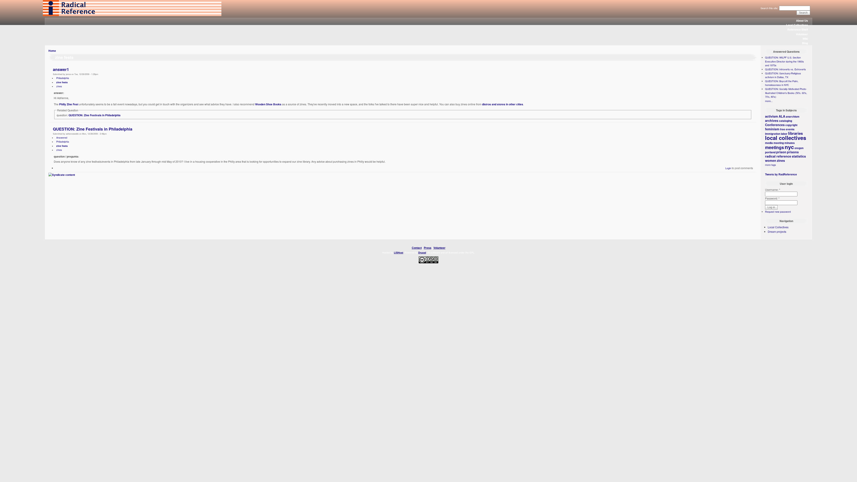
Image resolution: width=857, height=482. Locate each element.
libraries (795, 133)
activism (771, 116)
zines (59, 86)
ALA (782, 116)
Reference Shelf (797, 29)
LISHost (398, 252)
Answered (61, 137)
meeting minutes (784, 143)
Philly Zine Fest (68, 104)
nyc (789, 147)
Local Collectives (797, 25)
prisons (793, 152)
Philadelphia (62, 78)
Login (728, 168)
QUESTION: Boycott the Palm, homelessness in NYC (781, 83)
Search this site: (770, 8)
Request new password (778, 211)
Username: (772, 189)
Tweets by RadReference (781, 174)
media (769, 143)
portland (770, 152)
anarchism (792, 116)
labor (784, 134)
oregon (799, 148)
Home (52, 51)
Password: (772, 198)
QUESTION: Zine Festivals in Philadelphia (95, 115)
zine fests (62, 82)
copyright (791, 125)
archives (771, 120)
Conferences (775, 125)
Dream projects (777, 231)
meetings (774, 147)
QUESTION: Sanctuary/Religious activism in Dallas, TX (783, 75)
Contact (417, 248)
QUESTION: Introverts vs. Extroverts (785, 69)
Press (427, 248)
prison (781, 152)
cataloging (785, 121)
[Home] (132, 15)
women (770, 160)
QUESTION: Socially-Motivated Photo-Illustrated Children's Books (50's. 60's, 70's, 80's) (786, 92)
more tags (770, 164)
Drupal (422, 252)
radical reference (778, 156)
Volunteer (802, 34)
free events (787, 129)
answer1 (61, 69)
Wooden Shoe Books (268, 104)
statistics (799, 156)
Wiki (805, 39)
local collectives (785, 137)
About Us (802, 21)
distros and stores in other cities (502, 104)
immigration (772, 134)
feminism (772, 129)
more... (769, 101)
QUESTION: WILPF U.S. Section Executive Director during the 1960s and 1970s (784, 61)
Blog (805, 43)
